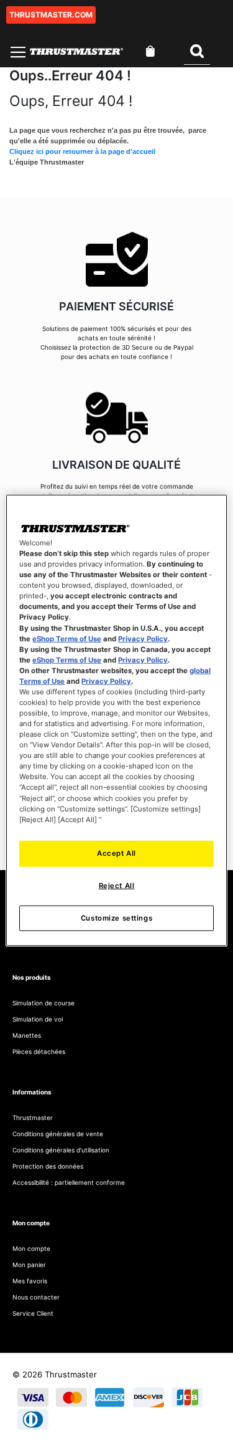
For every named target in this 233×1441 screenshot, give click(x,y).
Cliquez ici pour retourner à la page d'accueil (82, 151)
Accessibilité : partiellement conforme (68, 1182)
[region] (116, 720)
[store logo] (76, 51)
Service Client (32, 1313)
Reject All (117, 885)
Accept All (116, 852)
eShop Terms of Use (66, 638)
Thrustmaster (32, 1117)
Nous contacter (36, 1297)
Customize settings (116, 917)
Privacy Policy (143, 638)
